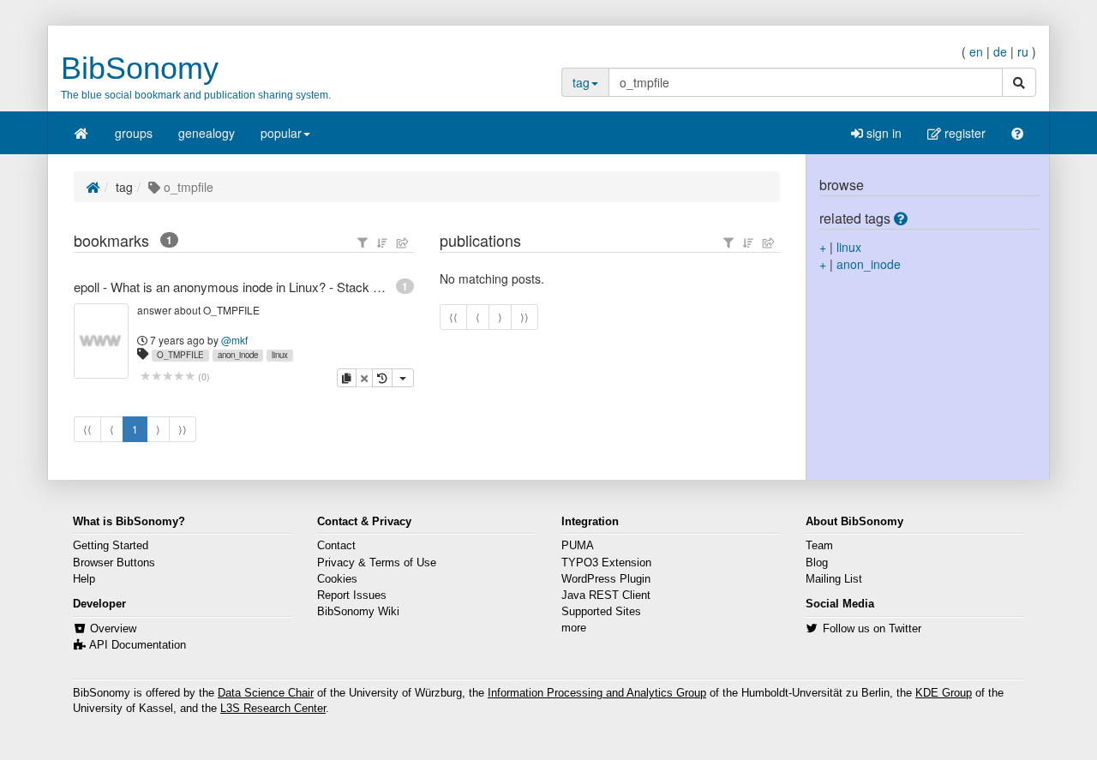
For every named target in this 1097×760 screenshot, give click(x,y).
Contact (336, 546)
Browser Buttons (114, 563)
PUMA (577, 546)
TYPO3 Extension (606, 563)
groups (134, 132)
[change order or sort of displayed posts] (382, 242)
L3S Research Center (273, 709)
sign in (882, 132)
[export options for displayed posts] (403, 242)
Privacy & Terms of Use (376, 563)
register (963, 132)
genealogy (206, 132)
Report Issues (352, 595)
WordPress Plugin (605, 579)
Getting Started (110, 546)
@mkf (234, 339)
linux (280, 355)
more (573, 628)
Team (819, 546)
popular (281, 132)
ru (1022, 51)
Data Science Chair (266, 693)
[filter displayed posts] (362, 242)
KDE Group (943, 693)
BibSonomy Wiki (358, 612)
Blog (817, 563)
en (976, 51)
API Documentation (137, 645)
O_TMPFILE (180, 355)
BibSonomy (140, 68)
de (1000, 51)
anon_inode (238, 355)
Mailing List (834, 579)
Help (84, 579)
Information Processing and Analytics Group (597, 693)
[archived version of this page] (382, 377)
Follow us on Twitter (872, 629)
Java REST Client (605, 595)
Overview (113, 629)
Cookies (337, 579)
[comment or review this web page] (167, 376)
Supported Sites (601, 612)
